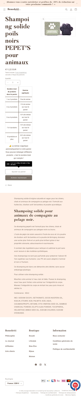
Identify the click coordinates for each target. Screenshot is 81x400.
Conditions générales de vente (63, 342)
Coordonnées (34, 393)
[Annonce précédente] (4, 3)
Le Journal (9, 341)
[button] (4, 9)
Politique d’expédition (22, 393)
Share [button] (10, 185)
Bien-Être (33, 346)
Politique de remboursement (67, 393)
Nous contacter (59, 336)
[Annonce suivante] (77, 3)
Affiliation (9, 346)
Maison (32, 356)
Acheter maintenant (19, 178)
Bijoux (31, 351)
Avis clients (10, 351)
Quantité (8, 78)
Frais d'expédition (21, 72)
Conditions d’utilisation (69, 390)
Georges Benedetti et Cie (31, 391)
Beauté (32, 336)
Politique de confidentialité (64, 349)
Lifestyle (32, 341)
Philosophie (10, 336)
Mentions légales (70, 395)
